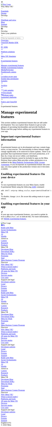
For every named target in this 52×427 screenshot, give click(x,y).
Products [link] (4, 245)
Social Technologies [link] (8, 230)
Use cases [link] (4, 277)
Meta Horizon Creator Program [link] (13, 260)
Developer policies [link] (8, 282)
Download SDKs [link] (7, 251)
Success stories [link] (6, 275)
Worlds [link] (3, 236)
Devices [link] (4, 273)
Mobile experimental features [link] (15, 219)
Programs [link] (4, 256)
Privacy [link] (4, 286)
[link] (6, 4)
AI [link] (2, 234)
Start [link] (2, 258)
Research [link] (4, 243)
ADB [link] (34, 187)
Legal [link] (3, 284)
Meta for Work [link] (6, 254)
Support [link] (4, 290)
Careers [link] (4, 241)
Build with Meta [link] (7, 228)
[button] (26, 2)
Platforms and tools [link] (8, 269)
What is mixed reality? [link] (9, 267)
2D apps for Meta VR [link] (9, 271)
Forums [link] (4, 288)
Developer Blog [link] (7, 249)
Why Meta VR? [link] (7, 264)
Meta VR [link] (4, 232)
